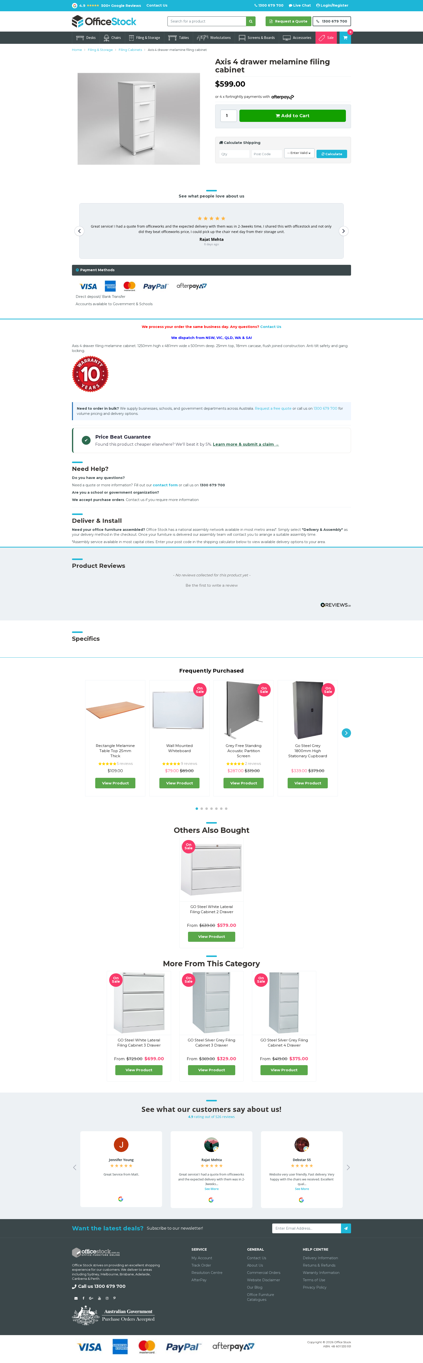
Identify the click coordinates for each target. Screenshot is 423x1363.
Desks (91, 37)
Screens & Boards (261, 37)
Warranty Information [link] (321, 1272)
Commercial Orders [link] (263, 1272)
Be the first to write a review (212, 585)
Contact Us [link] (256, 1258)
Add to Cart (295, 115)
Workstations (220, 37)
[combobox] (206, 21)
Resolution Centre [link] (207, 1272)
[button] (211, 585)
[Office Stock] (104, 21)
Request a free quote (273, 408)
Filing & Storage (148, 37)
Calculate (333, 154)
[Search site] (251, 21)
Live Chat (301, 5)
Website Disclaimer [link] (263, 1280)
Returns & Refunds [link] (319, 1265)
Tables (184, 37)
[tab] (211, 270)
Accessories (302, 37)
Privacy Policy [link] (315, 1287)
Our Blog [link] (254, 1287)
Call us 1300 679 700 (102, 1286)
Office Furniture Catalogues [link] (260, 1297)
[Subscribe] (346, 1228)
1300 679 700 (270, 5)
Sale (330, 37)
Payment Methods (97, 270)
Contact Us (156, 5)
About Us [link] (255, 1265)
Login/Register (334, 5)
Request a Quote (290, 21)
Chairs (116, 37)
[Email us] (76, 1298)
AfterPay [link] (199, 1280)
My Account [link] (201, 1258)
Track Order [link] (201, 1265)
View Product (115, 783)
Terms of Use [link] (314, 1280)
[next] (346, 733)
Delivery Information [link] (320, 1258)
